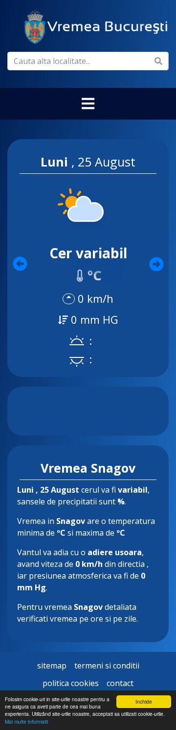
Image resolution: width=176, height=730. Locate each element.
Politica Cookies (71, 683)
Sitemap (51, 665)
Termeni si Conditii (106, 665)
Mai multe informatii (26, 721)
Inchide (143, 701)
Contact (120, 683)
